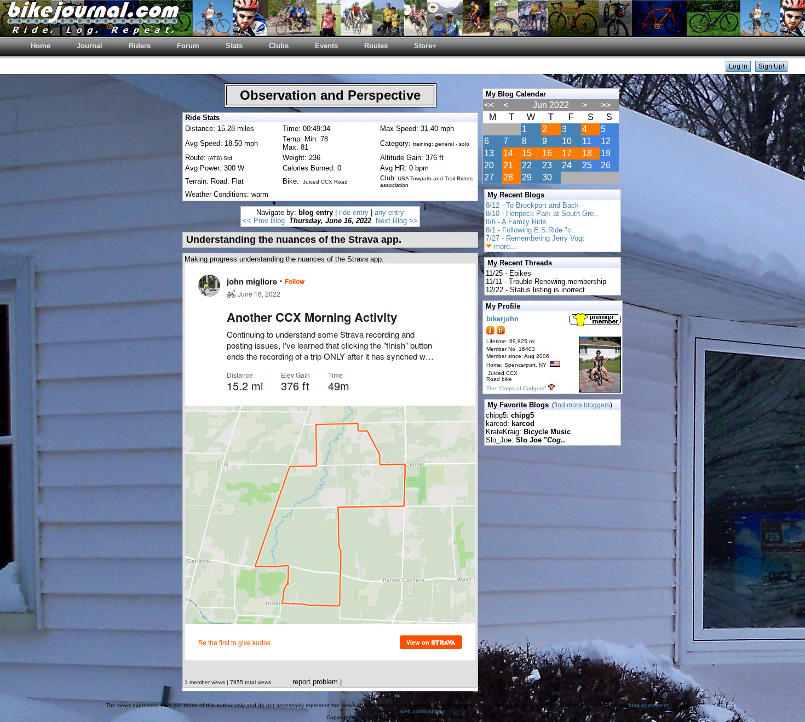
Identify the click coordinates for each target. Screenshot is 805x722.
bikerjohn (502, 319)
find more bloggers (582, 405)
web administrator (422, 711)
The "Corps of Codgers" (516, 388)
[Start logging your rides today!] (771, 68)
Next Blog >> (397, 221)
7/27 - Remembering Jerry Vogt (535, 238)
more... (504, 246)
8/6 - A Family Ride (516, 222)
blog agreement (649, 705)
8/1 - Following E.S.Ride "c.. (531, 230)
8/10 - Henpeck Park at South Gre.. (542, 213)
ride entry (354, 212)
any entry (389, 212)
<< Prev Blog (264, 221)
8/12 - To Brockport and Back (532, 205)
